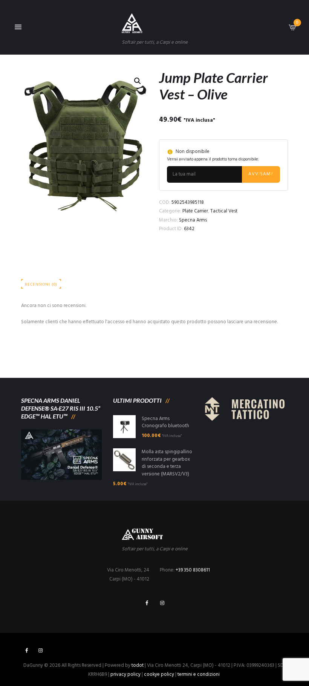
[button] (137, 81)
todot (138, 665)
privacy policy (125, 674)
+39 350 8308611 (193, 570)
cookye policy (159, 674)
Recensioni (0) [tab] (41, 284)
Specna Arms (193, 220)
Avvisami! (261, 174)
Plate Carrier (195, 211)
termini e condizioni (198, 674)
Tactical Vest (223, 211)
